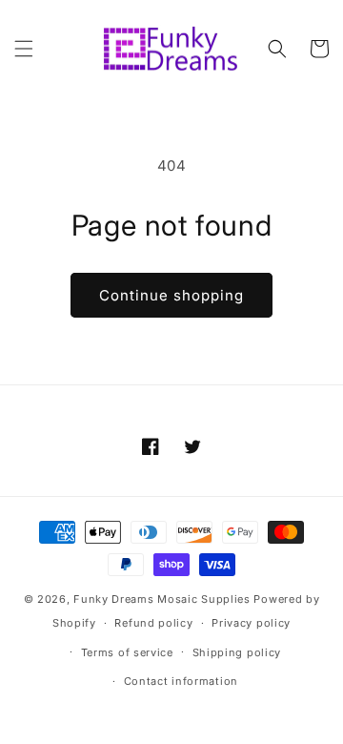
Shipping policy (237, 652)
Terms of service (127, 652)
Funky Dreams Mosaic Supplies (162, 599)
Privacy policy (251, 623)
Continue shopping (171, 295)
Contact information (181, 681)
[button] (24, 49)
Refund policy (153, 623)
